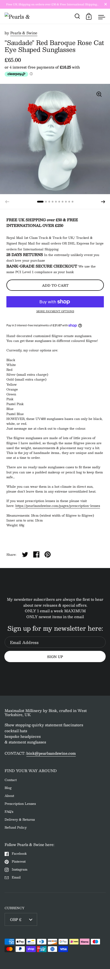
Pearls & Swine (23, 33)
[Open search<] (77, 16)
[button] (103, 202)
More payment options (55, 311)
